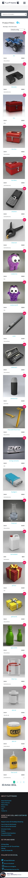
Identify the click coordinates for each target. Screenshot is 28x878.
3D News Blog (5, 844)
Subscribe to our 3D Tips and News (10, 846)
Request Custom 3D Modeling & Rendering (12, 821)
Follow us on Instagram (10, 866)
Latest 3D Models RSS (7, 850)
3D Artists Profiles (6, 829)
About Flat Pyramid (6, 800)
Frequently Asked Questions (8, 833)
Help (2, 808)
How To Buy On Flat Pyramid (8, 824)
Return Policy (4, 804)
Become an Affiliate (6, 835)
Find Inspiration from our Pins (11, 869)
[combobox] (14, 14)
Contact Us (4, 810)
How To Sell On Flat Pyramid (8, 826)
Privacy (3, 806)
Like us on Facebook (8, 863)
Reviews (3, 831)
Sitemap (3, 848)
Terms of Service (5, 802)
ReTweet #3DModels (9, 860)
